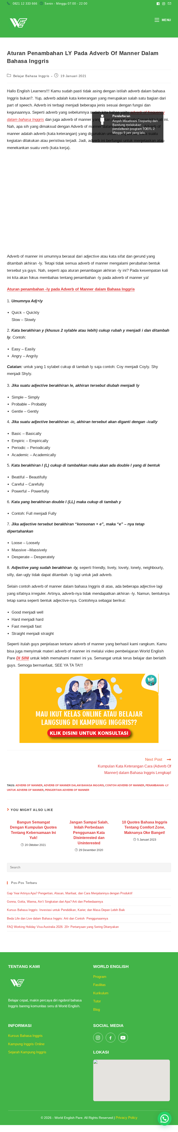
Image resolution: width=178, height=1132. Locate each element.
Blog (96, 1009)
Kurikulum (100, 993)
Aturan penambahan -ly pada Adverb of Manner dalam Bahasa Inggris (71, 289)
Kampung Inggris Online (26, 1044)
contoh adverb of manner (124, 785)
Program (99, 977)
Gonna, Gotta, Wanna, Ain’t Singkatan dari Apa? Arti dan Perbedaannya (55, 901)
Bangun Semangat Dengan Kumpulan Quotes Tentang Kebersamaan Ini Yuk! (33, 830)
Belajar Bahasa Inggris (31, 76)
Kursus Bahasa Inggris (25, 1036)
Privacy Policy (126, 1118)
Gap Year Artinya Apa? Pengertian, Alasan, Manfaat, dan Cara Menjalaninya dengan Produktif (69, 893)
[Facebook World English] (110, 1037)
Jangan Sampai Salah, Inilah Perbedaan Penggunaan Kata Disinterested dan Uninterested (88, 832)
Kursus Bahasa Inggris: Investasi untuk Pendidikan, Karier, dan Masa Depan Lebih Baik (66, 910)
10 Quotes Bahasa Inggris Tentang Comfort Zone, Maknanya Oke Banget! (144, 827)
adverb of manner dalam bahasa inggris (74, 785)
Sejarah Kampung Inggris (27, 1052)
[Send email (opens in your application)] (168, 3)
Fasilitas (99, 985)
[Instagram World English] (98, 1037)
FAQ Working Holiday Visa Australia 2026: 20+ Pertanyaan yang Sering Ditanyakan (63, 927)
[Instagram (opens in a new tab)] (163, 3)
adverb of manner (29, 785)
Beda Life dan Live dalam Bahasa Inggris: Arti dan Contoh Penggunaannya (57, 918)
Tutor (97, 1001)
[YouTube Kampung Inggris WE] (123, 1037)
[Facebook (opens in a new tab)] (158, 3)
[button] (165, 1119)
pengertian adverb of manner (67, 790)
